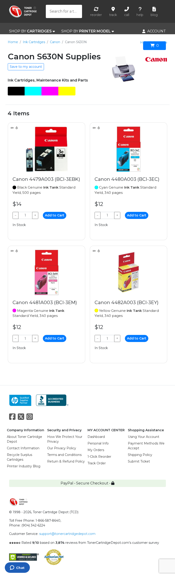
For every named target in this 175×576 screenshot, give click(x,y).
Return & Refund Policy (66, 461)
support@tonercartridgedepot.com (67, 534)
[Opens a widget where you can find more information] (17, 568)
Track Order (97, 463)
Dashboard (96, 437)
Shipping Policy (140, 455)
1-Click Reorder (99, 457)
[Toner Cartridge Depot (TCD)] (23, 11)
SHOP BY (30, 31)
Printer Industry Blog (23, 466)
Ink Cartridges (34, 42)
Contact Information (23, 448)
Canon (55, 42)
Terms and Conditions (64, 455)
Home (13, 42)
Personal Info (98, 443)
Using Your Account (143, 437)
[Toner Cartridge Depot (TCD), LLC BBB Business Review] (52, 400)
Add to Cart (54, 215)
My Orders (96, 450)
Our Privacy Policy (61, 448)
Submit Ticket (139, 461)
